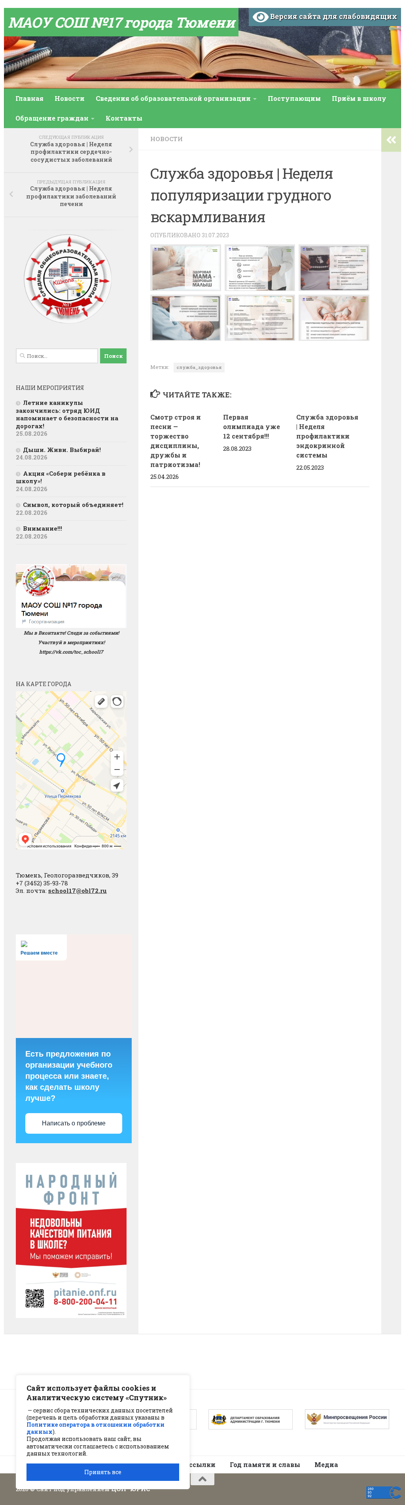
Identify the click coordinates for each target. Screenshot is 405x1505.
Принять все (102, 1472)
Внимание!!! (42, 528)
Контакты (124, 118)
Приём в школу (359, 98)
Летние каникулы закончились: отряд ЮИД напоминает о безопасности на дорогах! (67, 414)
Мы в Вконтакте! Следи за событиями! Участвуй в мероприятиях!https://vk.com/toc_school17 (71, 642)
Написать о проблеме (74, 1123)
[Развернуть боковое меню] (391, 140)
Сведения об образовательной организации (173, 98)
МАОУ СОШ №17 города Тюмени (121, 22)
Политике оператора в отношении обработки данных (95, 1428)
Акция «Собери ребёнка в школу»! (61, 477)
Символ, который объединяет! (73, 505)
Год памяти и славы (265, 1464)
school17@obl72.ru (77, 890)
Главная (29, 98)
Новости (70, 98)
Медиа (326, 1464)
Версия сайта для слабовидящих (333, 16)
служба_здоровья (199, 367)
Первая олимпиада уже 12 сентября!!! (251, 426)
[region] (103, 1432)
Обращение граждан (52, 118)
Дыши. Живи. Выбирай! (62, 450)
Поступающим (294, 98)
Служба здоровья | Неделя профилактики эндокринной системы (327, 436)
